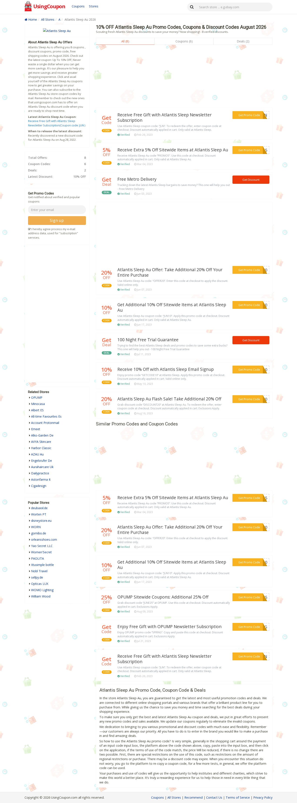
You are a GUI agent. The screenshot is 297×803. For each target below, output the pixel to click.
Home (32, 19)
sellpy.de (37, 577)
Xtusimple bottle (42, 565)
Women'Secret (41, 552)
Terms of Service (238, 797)
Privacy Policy (262, 797)
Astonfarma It (41, 479)
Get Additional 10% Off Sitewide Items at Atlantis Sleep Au (171, 307)
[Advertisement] (184, 77)
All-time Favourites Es (46, 416)
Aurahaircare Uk (42, 467)
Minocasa (38, 404)
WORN (36, 527)
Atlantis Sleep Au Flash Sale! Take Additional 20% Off (169, 399)
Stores (93, 6)
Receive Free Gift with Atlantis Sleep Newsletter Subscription (164, 117)
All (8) (125, 41)
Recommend (193, 797)
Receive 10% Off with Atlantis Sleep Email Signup (165, 369)
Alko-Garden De (42, 435)
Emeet (35, 429)
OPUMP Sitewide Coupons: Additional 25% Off (163, 597)
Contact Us (214, 797)
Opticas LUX (39, 584)
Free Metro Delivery (137, 179)
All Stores (47, 19)
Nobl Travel (39, 571)
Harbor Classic (41, 448)
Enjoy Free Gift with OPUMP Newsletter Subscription (169, 626)
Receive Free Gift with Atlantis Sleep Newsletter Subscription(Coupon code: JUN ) (56, 123)
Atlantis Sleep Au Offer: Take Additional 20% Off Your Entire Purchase (169, 272)
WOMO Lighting (42, 590)
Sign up (57, 220)
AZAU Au (37, 454)
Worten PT (38, 514)
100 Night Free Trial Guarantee (148, 340)
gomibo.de (38, 533)
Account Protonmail (45, 423)
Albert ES (37, 410)
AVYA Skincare (41, 442)
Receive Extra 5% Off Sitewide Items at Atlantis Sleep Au (172, 150)
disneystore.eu (41, 521)
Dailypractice (40, 473)
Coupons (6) (184, 41)
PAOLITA (37, 558)
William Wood (40, 596)
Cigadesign (38, 486)
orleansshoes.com (44, 539)
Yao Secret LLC (42, 546)
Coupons (78, 6)
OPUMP (36, 397)
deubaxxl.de (39, 508)
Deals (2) (243, 41)
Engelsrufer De (41, 460)
